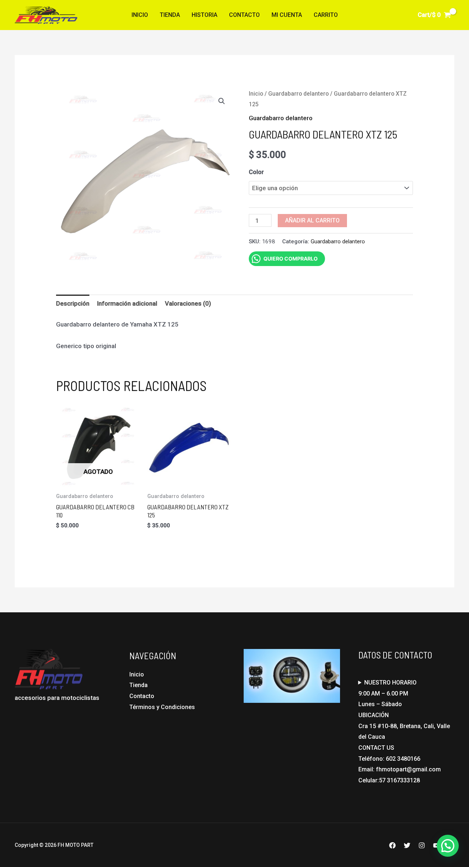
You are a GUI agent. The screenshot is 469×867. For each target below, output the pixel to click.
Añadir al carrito (312, 220)
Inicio (140, 14)
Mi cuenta (287, 14)
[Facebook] (392, 845)
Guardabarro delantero (298, 93)
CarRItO (326, 14)
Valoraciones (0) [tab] (188, 303)
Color (256, 172)
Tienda (170, 14)
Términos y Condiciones (162, 707)
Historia (204, 14)
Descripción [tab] (72, 303)
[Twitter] (407, 845)
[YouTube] (436, 845)
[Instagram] (421, 845)
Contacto (244, 14)
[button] (221, 101)
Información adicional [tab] (127, 303)
